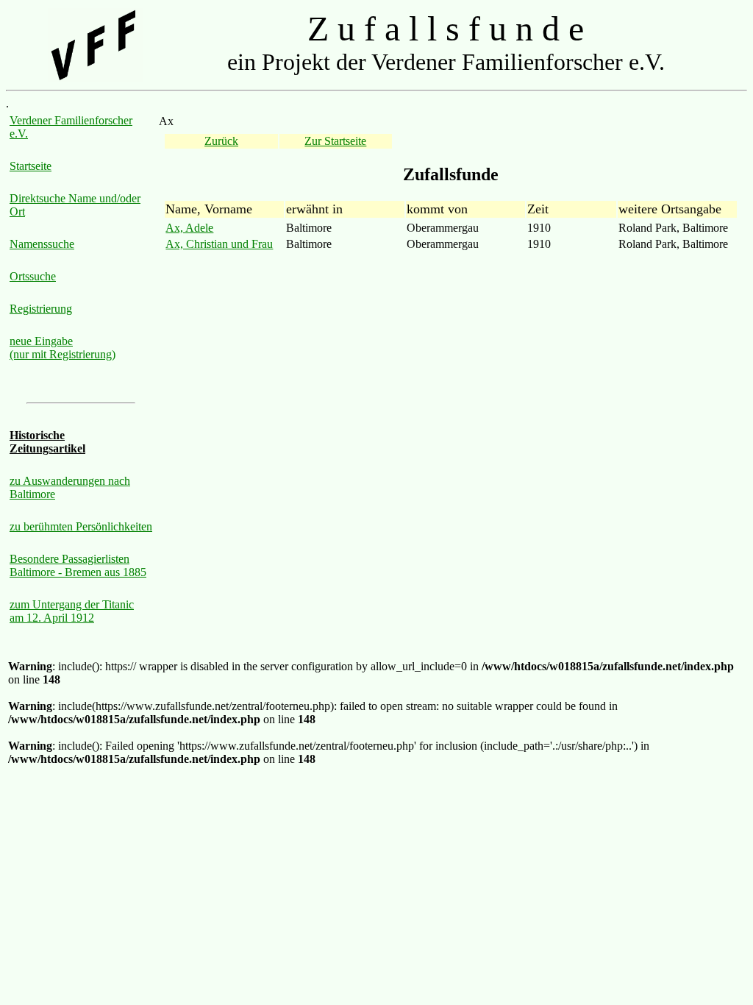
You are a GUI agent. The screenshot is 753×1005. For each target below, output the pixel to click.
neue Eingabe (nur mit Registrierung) (62, 348)
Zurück (221, 141)
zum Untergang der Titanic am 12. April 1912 (72, 611)
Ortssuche (33, 276)
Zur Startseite (335, 141)
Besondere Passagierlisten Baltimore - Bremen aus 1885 (78, 565)
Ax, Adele (189, 227)
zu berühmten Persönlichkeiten (81, 526)
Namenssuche (42, 244)
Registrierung (41, 308)
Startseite (30, 166)
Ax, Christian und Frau (219, 244)
